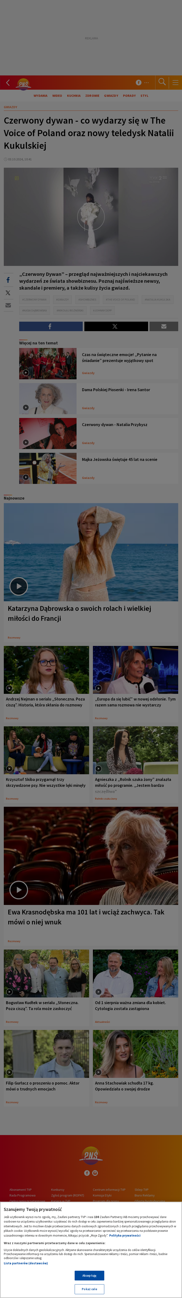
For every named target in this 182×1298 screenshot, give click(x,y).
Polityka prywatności (125, 1235)
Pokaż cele (89, 1289)
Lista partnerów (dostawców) (26, 1263)
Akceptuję (89, 1276)
